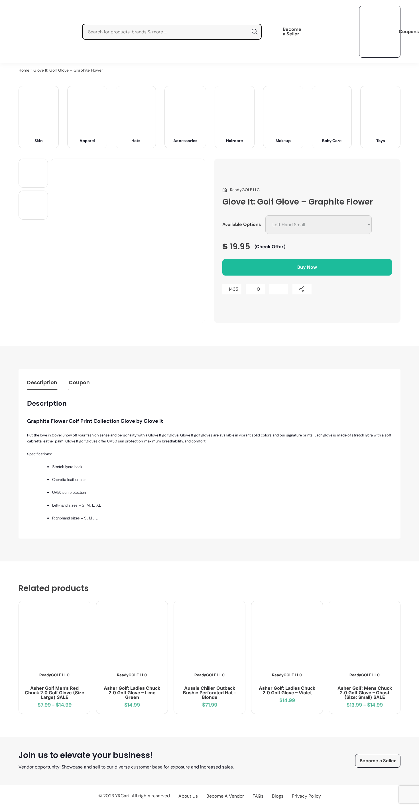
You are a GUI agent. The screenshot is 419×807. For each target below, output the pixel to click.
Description (42, 382)
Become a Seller (292, 31)
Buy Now (307, 267)
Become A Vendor (225, 796)
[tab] (42, 383)
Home (24, 70)
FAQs (258, 796)
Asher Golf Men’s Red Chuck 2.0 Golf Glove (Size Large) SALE (54, 692)
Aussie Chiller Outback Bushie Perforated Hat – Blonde (209, 692)
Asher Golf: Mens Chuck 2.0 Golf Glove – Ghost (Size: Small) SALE (364, 692)
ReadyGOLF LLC (54, 675)
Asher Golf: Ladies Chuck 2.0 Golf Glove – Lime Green (132, 692)
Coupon (79, 382)
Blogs (277, 796)
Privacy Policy (306, 796)
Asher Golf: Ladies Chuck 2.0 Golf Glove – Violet (287, 690)
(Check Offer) (270, 247)
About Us (188, 796)
